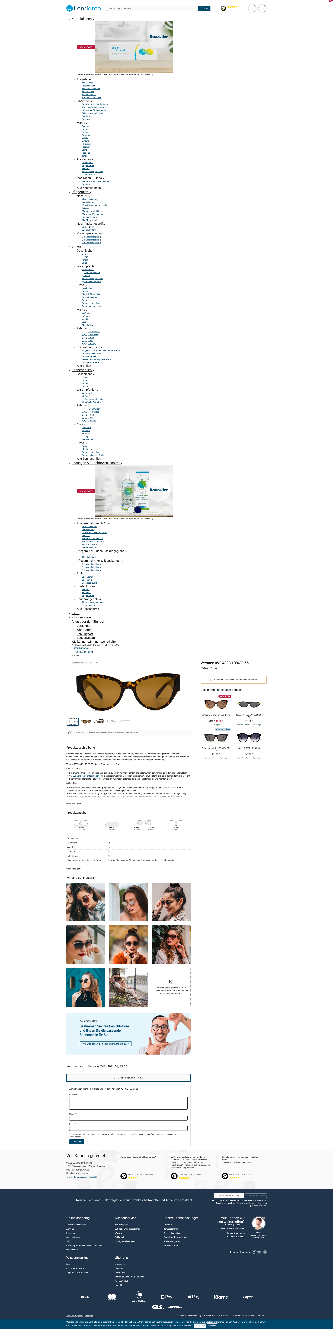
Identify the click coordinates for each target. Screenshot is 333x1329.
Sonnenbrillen (77, 663)
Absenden (76, 1141)
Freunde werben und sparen (176, 1237)
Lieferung (70, 1233)
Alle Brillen (84, 366)
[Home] (67, 663)
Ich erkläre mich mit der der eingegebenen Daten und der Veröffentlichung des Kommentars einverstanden (122, 1135)
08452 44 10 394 (85, 652)
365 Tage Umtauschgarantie (127, 1229)
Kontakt (118, 1285)
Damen (89, 663)
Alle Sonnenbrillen (89, 458)
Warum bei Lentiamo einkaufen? (129, 1277)
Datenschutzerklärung (160, 1325)
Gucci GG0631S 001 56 (249, 748)
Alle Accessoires (88, 609)
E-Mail (72, 1124)
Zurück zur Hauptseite (74, 1316)
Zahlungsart (85, 634)
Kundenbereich (121, 1224)
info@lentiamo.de (82, 648)
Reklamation (120, 1237)
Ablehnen (212, 1325)
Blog (68, 1264)
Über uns (119, 1268)
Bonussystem (86, 638)
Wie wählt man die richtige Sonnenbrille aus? (106, 1043)
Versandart (84, 626)
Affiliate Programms (172, 1241)
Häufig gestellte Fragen (125, 1241)
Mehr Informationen (182, 1325)
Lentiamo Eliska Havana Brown (216, 715)
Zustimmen (200, 1325)
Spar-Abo (168, 1224)
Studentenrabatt (171, 1245)
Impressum (120, 1264)
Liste (199, 1322)
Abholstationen (73, 1237)
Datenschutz (72, 1249)
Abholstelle (85, 630)
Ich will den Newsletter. (255, 1195)
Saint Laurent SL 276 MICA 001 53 (216, 749)
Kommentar (74, 1095)
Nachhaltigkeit (121, 1281)
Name (72, 1114)
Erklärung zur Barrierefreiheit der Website (84, 1245)
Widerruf (118, 1233)
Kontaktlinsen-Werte (75, 1268)
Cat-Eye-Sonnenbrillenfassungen (84, 776)
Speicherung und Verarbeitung (106, 1134)
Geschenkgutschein (172, 1233)
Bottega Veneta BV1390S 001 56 (249, 716)
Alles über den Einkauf (76, 1224)
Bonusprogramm (171, 1229)
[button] (73, 722)
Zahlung (70, 1229)
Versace (99, 663)
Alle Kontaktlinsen (89, 188)
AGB (68, 1241)
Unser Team (120, 1272)
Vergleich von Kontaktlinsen (78, 1272)
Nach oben (89, 1316)
